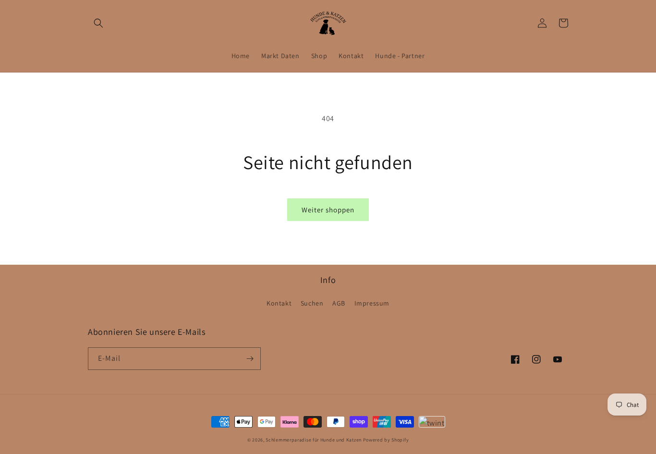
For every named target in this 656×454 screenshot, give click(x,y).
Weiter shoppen (328, 209)
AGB (338, 303)
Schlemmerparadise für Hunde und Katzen (314, 440)
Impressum (371, 303)
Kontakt (279, 303)
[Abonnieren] (249, 358)
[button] (98, 23)
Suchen (312, 303)
